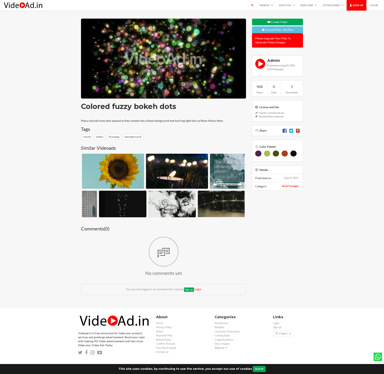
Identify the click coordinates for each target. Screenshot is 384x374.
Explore (307, 5)
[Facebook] (285, 130)
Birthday (219, 327)
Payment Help (164, 335)
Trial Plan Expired (166, 347)
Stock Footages (290, 186)
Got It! (259, 368)
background (133, 136)
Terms (159, 323)
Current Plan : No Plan (278, 29)
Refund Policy (163, 339)
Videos (264, 5)
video (99, 136)
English (283, 333)
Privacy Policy (164, 327)
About (159, 331)
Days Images (222, 343)
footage (114, 136)
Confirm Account (165, 343)
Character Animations (227, 331)
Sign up (357, 5)
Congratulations (224, 339)
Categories (331, 5)
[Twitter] (291, 130)
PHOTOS (285, 5)
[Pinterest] (298, 130)
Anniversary (222, 323)
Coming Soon (222, 335)
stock (87, 136)
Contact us (162, 351)
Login (373, 5)
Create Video (278, 22)
